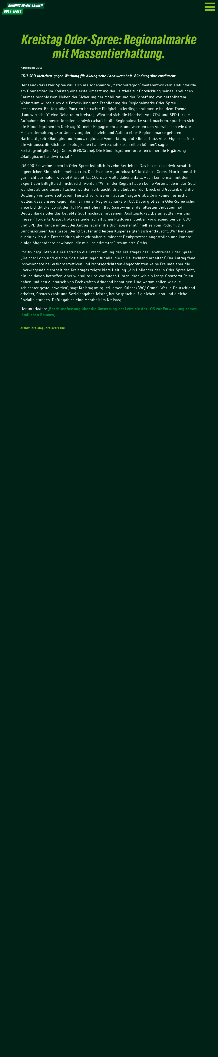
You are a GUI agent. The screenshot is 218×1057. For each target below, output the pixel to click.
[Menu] (210, 7)
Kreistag (38, 328)
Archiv (25, 328)
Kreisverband (55, 328)
